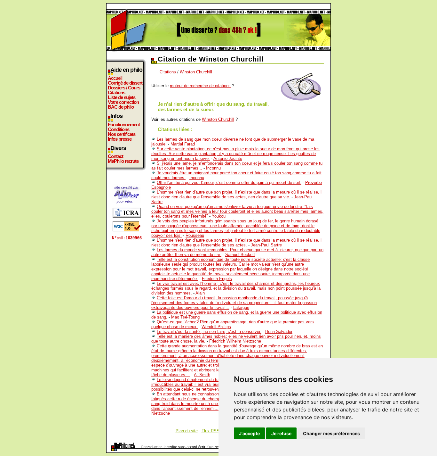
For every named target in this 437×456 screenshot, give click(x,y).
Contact (115, 156)
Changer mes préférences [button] (331, 433)
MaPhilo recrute (123, 161)
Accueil (115, 78)
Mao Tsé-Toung (185, 317)
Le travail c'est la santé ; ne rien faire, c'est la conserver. (209, 331)
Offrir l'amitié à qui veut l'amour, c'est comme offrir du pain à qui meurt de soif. (229, 182)
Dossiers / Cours (124, 87)
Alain (200, 293)
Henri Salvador (278, 331)
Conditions (118, 129)
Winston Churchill (196, 72)
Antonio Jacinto (227, 158)
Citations (116, 92)
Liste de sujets (121, 97)
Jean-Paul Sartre (266, 245)
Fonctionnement (124, 124)
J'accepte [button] (249, 433)
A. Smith (202, 374)
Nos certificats (121, 134)
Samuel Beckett (240, 254)
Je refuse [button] (281, 433)
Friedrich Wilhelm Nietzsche (235, 341)
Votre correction (123, 102)
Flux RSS (210, 430)
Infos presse (119, 139)
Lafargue (241, 307)
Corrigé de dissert (125, 82)
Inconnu (213, 168)
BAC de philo (121, 106)
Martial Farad (183, 144)
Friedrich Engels (217, 278)
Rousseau (195, 235)
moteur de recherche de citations (200, 85)
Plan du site (187, 430)
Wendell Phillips (216, 326)
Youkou (219, 216)
